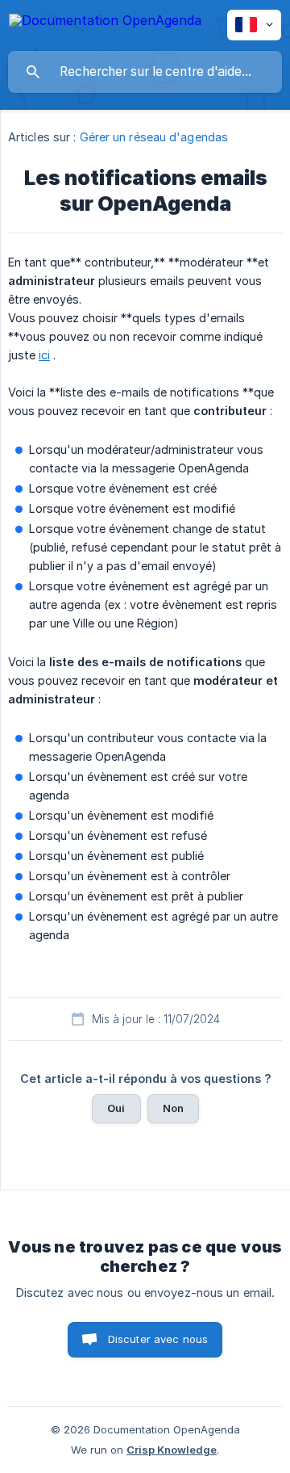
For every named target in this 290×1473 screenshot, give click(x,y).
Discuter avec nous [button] (158, 1338)
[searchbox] (145, 72)
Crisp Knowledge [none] (171, 1449)
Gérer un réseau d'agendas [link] (154, 137)
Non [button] (173, 1108)
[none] (105, 23)
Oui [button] (116, 1108)
